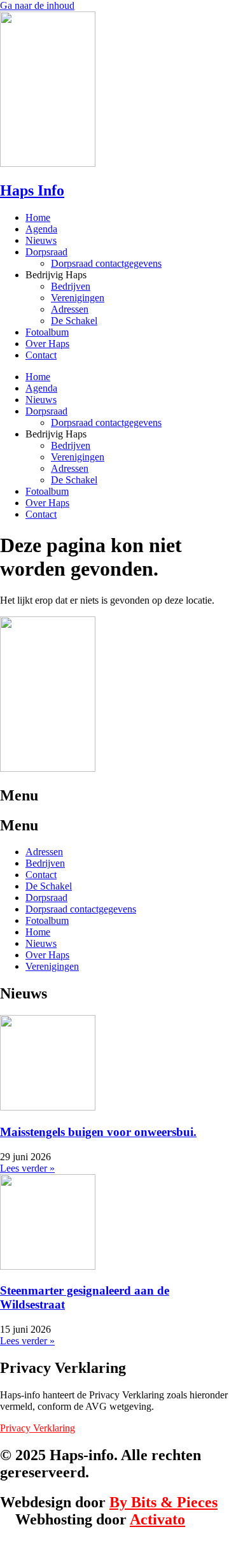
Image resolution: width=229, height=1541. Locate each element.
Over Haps (47, 343)
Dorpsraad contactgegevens (106, 263)
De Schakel (74, 320)
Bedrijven (70, 286)
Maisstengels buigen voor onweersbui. (98, 1132)
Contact (41, 355)
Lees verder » (27, 1168)
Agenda (41, 229)
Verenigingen (77, 297)
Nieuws (41, 240)
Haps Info (32, 190)
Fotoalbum (47, 332)
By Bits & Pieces (163, 1502)
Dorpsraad (46, 251)
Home (37, 217)
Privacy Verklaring (37, 1428)
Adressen (69, 309)
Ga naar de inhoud (37, 5)
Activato (157, 1519)
